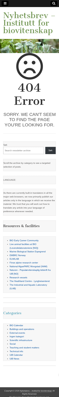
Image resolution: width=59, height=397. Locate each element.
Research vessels (18, 277)
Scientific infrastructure (21, 340)
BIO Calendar (16, 325)
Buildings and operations (22, 329)
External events (17, 333)
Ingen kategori (17, 336)
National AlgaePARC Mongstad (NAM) (28, 266)
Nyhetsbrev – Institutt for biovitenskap (29, 23)
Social (13, 344)
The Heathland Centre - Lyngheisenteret (30, 281)
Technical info (16, 351)
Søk (5, 145)
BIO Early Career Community (24, 240)
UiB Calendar (16, 355)
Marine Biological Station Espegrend (28, 251)
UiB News (14, 358)
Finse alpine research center (24, 262)
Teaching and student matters (24, 347)
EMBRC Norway (18, 255)
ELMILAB (14, 259)
